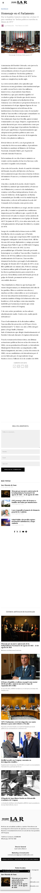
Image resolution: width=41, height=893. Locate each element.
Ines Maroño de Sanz (9, 485)
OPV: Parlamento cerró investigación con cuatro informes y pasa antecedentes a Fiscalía (18, 723)
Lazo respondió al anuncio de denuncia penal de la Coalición (26, 511)
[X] (18, 366)
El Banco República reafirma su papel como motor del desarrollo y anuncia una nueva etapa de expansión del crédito (19, 684)
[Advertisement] (20, 394)
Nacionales (4, 9)
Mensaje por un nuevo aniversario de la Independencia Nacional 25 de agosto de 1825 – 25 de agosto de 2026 (25, 493)
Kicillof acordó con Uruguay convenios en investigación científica (16, 761)
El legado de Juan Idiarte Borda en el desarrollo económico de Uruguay (18, 799)
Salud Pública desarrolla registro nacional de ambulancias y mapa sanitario (23, 521)
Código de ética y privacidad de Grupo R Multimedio (20, 859)
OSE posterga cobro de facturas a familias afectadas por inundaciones (24, 501)
